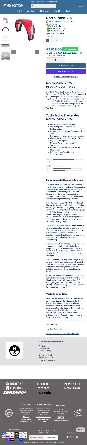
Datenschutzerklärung (61, 411)
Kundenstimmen (43, 419)
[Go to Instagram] (70, 437)
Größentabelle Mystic (26, 421)
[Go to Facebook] (67, 437)
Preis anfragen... (69, 49)
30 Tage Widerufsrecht (61, 420)
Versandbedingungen (26, 410)
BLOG (68, 11)
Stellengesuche (26, 419)
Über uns (26, 417)
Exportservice (26, 415)
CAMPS (57, 11)
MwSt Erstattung (26, 412)
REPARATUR (44, 11)
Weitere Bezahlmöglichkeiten (66, 77)
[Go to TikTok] (74, 437)
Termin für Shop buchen (43, 417)
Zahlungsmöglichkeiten (26, 408)
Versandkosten (59, 55)
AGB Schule (60, 418)
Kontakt (61, 409)
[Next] (37, 52)
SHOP (19, 11)
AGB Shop (61, 416)
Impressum (61, 413)
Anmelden (51, 437)
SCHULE (30, 11)
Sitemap (43, 421)
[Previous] (13, 52)
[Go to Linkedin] (77, 437)
